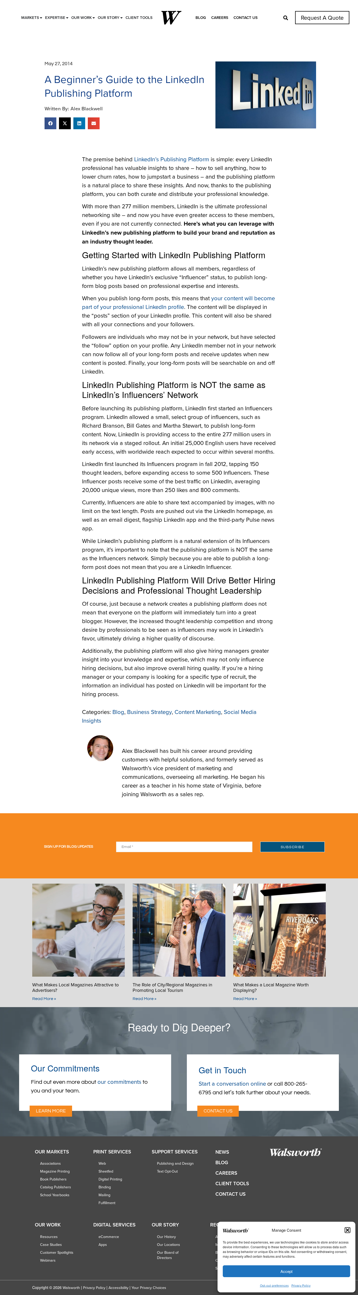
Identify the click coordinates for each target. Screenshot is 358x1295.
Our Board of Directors (167, 1255)
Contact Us (246, 17)
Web (102, 1163)
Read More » (44, 999)
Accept (286, 1271)
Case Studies (51, 1244)
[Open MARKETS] (41, 18)
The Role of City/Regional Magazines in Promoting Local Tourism (172, 987)
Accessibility (118, 1287)
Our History (166, 1236)
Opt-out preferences (274, 1285)
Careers (219, 17)
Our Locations (168, 1244)
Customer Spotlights (56, 1252)
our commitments (119, 1082)
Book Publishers (53, 1179)
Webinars (48, 1260)
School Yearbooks (54, 1195)
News (222, 1152)
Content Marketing (198, 712)
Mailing (104, 1195)
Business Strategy (149, 712)
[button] (347, 1230)
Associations (50, 1163)
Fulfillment (107, 1202)
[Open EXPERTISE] (67, 18)
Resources (49, 1236)
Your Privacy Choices (149, 1287)
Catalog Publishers (55, 1187)
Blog (201, 17)
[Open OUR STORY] (121, 18)
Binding (105, 1187)
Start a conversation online (232, 1083)
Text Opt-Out (167, 1171)
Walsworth (71, 1287)
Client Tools (232, 1183)
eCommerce (109, 1236)
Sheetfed (106, 1171)
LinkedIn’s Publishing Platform (171, 159)
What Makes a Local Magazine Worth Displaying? (271, 987)
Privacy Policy (301, 1285)
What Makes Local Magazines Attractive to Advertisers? (75, 987)
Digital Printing (110, 1179)
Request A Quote (322, 17)
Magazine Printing (55, 1171)
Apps (103, 1244)
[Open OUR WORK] (94, 18)
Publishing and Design (175, 1163)
